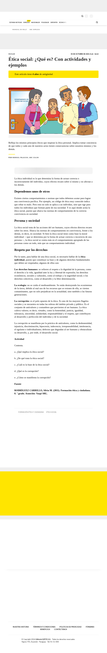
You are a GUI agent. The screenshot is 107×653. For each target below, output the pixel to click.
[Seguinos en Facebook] (89, 640)
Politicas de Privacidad (71, 627)
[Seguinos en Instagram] (97, 640)
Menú (97, 16)
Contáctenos (60, 629)
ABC (13, 16)
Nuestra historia (21, 627)
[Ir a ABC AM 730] (78, 22)
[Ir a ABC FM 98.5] (89, 22)
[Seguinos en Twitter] (92, 640)
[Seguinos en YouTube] (95, 640)
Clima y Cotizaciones (78, 16)
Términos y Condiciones (44, 627)
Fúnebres (90, 627)
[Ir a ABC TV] (71, 22)
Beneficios (45, 629)
